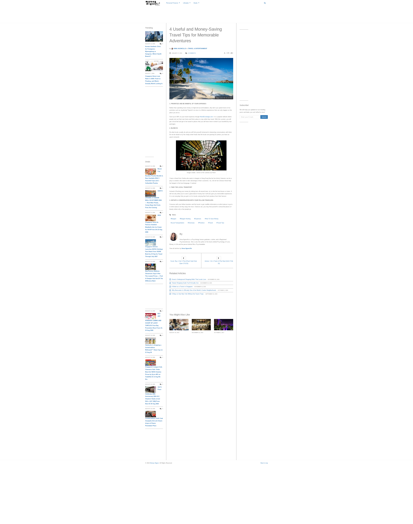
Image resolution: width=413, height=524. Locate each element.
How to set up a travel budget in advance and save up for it (178, 337)
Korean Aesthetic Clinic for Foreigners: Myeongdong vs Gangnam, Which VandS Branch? (153, 51)
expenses (198, 219)
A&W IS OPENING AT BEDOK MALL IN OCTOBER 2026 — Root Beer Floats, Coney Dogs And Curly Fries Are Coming (154, 199)
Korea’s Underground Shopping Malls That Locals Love (188, 279)
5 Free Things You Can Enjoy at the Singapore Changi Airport (201, 337)
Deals (195, 3)
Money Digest (154, 463)
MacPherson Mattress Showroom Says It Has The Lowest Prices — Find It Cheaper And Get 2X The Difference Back (154, 276)
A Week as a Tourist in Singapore (182, 286)
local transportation (177, 223)
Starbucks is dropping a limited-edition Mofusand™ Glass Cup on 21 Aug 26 (154, 348)
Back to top (264, 463)
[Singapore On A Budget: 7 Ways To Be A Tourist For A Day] (223, 324)
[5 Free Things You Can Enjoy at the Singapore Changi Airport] (201, 324)
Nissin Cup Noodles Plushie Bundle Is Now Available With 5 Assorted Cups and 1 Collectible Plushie (154, 176)
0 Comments (192, 53)
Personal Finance (172, 3)
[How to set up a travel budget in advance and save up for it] (179, 324)
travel (211, 223)
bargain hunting (185, 219)
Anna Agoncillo (179, 48)
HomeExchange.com (206, 117)
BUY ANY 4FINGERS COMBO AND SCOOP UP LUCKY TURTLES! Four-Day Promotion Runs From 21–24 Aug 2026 (154, 322)
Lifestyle (186, 3)
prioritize (201, 223)
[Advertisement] (206, 14)
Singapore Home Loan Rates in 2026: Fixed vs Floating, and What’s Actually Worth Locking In (154, 79)
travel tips (220, 223)
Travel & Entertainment (197, 48)
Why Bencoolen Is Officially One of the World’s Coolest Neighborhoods (193, 290)
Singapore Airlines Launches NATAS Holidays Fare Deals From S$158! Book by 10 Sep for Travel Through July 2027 (154, 251)
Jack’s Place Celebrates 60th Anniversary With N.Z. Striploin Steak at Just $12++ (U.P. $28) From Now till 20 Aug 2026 (153, 395)
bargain (173, 219)
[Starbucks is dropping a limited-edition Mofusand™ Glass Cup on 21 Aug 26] (150, 340)
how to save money (212, 219)
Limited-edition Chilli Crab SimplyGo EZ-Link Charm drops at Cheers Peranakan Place (154, 422)
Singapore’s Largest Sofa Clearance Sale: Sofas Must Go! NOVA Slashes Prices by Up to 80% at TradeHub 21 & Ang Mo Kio (153, 373)
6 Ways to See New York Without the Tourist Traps (187, 294)
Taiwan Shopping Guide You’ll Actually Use (185, 283)
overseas (192, 223)
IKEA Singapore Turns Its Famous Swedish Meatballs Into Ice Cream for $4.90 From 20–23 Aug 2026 (153, 223)
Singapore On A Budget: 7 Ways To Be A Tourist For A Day (223, 337)
